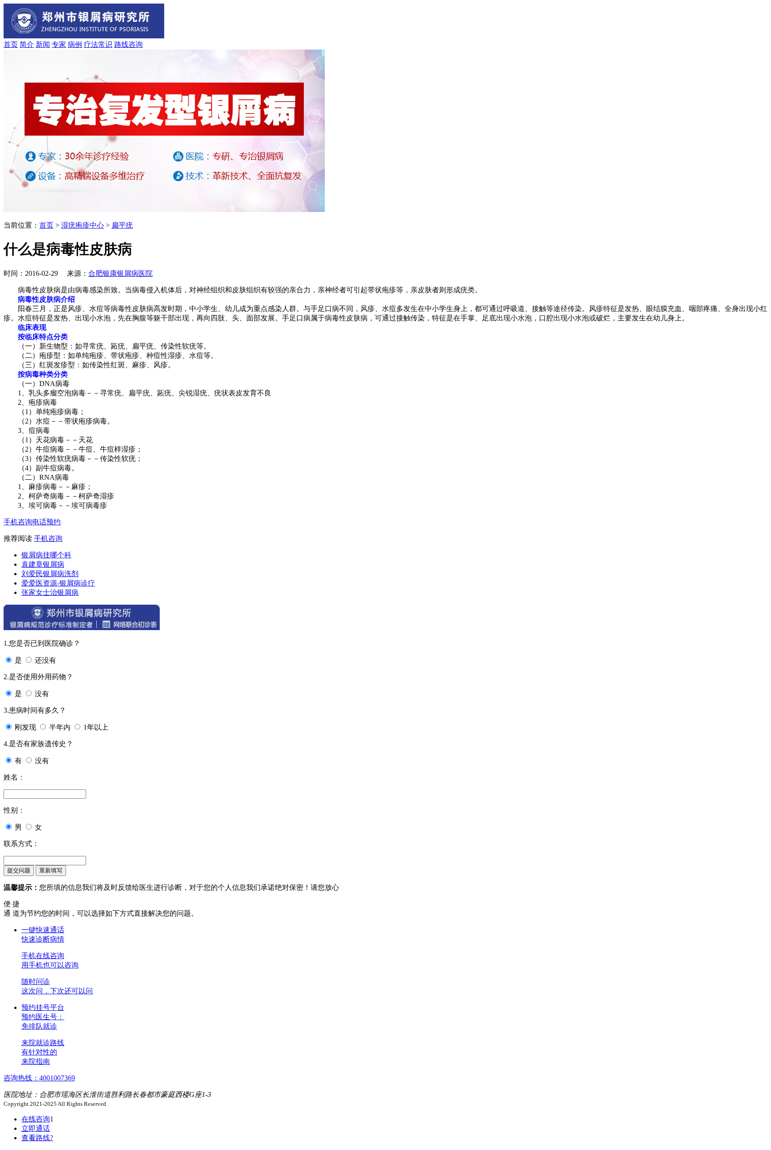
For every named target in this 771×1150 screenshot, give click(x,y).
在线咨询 (35, 1119)
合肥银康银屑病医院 (120, 273)
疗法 (91, 44)
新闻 (43, 44)
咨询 (135, 44)
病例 (75, 44)
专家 (59, 44)
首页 (11, 44)
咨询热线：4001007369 (39, 1078)
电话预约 (46, 522)
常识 (105, 44)
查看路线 (37, 1138)
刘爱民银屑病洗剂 (50, 573)
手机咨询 (18, 522)
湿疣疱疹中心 (82, 225)
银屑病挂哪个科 (46, 555)
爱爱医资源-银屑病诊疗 (58, 583)
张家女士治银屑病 (50, 592)
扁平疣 (122, 225)
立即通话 (35, 1128)
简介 (27, 44)
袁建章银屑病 (42, 564)
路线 (121, 44)
